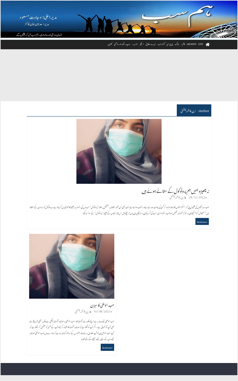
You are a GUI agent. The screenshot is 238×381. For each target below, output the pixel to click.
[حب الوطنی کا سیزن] (71, 237)
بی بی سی (170, 43)
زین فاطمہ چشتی (177, 196)
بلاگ (177, 43)
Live (200, 43)
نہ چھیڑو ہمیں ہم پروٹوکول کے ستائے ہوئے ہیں (175, 190)
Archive (191, 43)
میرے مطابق (151, 43)
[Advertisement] (119, 77)
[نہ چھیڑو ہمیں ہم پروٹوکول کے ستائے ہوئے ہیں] (119, 122)
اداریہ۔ (135, 43)
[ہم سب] (119, 19)
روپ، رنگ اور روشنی (122, 43)
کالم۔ (183, 43)
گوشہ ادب (161, 43)
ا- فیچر (142, 43)
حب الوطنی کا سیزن (102, 304)
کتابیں (110, 43)
